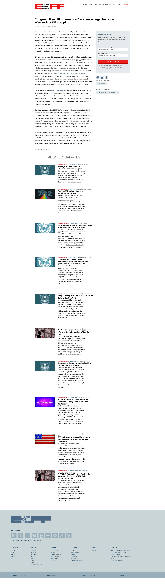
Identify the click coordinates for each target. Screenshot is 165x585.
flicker (48, 535)
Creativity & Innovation (57, 554)
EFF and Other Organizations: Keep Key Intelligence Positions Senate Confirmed (74, 439)
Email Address (102, 53)
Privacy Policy (89, 575)
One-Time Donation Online (118, 552)
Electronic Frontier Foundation (49, 7)
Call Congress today (41, 149)
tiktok (62, 535)
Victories (33, 554)
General (13, 550)
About (85, 4)
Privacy (53, 552)
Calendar (33, 550)
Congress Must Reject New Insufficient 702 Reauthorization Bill (74, 260)
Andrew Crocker (75, 470)
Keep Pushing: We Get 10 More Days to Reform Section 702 (75, 297)
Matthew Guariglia (76, 189)
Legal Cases (74, 556)
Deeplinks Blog (63, 165)
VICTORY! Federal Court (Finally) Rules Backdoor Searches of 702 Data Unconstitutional (75, 476)
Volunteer (33, 552)
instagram (27, 535)
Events (73, 554)
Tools (114, 4)
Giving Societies (115, 554)
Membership (14, 556)
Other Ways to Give (116, 560)
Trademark (51, 575)
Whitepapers (74, 558)
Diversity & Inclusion (36, 564)
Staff (32, 562)
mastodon (13, 535)
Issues (91, 4)
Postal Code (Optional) (105, 47)
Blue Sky (34, 535)
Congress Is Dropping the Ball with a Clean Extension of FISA (74, 364)
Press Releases (75, 552)
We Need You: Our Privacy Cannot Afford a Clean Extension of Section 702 (74, 332)
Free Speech (54, 550)
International (54, 558)
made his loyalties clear (58, 90)
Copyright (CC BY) (18, 575)
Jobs (32, 560)
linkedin (55, 535)
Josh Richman (74, 223)
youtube (41, 535)
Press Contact (95, 550)
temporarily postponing (66, 200)
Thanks (122, 575)
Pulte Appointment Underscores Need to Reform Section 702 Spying (75, 226)
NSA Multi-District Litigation (107, 92)
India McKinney (74, 165)
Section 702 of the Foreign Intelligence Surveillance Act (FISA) (71, 376)
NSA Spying (101, 83)
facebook (20, 535)
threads (69, 535)
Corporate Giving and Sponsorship (120, 556)
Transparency (55, 556)
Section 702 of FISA (65, 204)
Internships (34, 558)
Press (12, 558)
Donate (125, 4)
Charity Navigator (37, 540)
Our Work (98, 4)
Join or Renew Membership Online (120, 550)
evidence (73, 121)
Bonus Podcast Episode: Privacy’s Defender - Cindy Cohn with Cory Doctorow (73, 401)
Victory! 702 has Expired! (69, 167)
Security (13, 554)
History (33, 556)
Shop (119, 4)
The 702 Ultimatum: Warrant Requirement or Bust (70, 192)
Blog (72, 550)
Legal (12, 552)
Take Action (107, 4)
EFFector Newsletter (76, 560)
